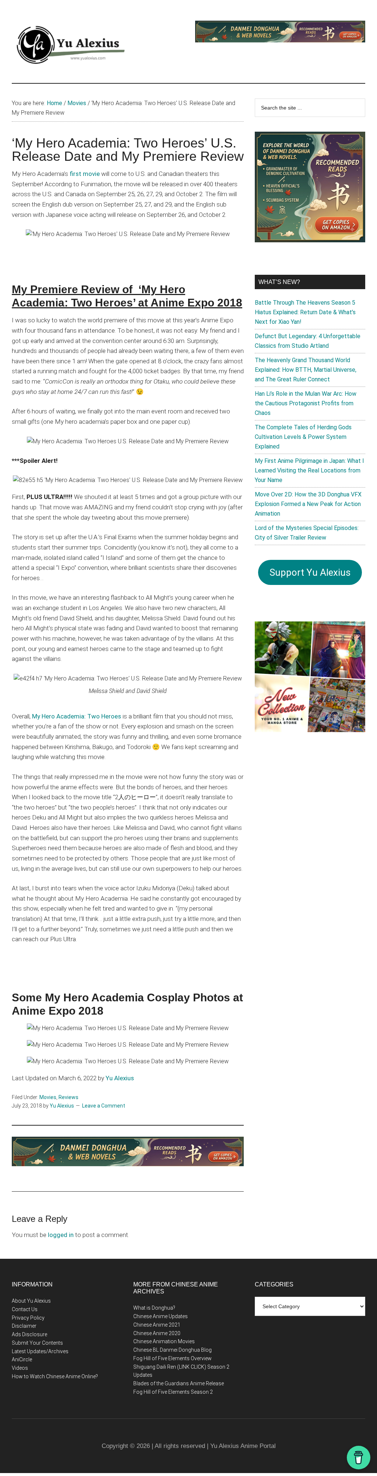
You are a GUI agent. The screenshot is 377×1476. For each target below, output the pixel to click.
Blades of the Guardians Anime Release (178, 1383)
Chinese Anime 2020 (156, 1333)
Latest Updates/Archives (40, 1351)
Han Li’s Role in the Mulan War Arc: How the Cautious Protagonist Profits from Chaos (305, 403)
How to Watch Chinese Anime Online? (55, 1376)
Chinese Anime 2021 (156, 1325)
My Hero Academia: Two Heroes (76, 716)
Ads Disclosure (29, 1334)
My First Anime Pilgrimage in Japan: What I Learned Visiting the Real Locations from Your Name (309, 470)
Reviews (68, 1097)
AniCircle (22, 1359)
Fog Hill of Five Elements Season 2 (173, 1392)
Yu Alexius (120, 1078)
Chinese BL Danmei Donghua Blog (172, 1350)
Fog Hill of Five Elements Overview (172, 1358)
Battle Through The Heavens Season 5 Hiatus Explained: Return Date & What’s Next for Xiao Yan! (305, 312)
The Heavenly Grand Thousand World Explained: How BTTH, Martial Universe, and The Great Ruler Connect (305, 370)
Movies (47, 1097)
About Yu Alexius (31, 1301)
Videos (20, 1368)
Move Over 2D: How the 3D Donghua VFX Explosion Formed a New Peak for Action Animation (308, 504)
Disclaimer (24, 1326)
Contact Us (25, 1309)
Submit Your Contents (37, 1343)
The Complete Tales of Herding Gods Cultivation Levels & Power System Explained (303, 437)
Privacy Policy (28, 1318)
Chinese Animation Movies (164, 1341)
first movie (85, 173)
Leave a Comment (103, 1106)
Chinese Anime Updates (160, 1316)
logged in (61, 1234)
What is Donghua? (154, 1308)
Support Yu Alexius (309, 572)
